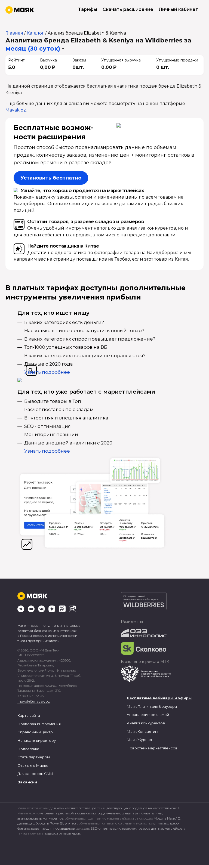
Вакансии (27, 782)
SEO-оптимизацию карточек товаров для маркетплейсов (137, 828)
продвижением (107, 813)
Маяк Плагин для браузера (152, 706)
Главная (14, 33)
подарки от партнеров (62, 833)
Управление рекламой (148, 714)
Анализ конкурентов (146, 723)
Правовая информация (39, 724)
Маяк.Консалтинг (143, 731)
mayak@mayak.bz (33, 701)
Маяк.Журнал (139, 739)
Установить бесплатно (50, 178)
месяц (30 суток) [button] (32, 48)
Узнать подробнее (47, 372)
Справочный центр (35, 732)
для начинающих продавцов (73, 808)
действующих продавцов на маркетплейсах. (141, 808)
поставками (84, 813)
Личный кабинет (178, 9)
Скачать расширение (128, 9)
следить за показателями (142, 813)
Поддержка (28, 749)
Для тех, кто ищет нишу (53, 313)
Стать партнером (33, 757)
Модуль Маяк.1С (167, 818)
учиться (70, 823)
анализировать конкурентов (40, 818)
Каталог (35, 33)
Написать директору (36, 740)
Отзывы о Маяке (32, 765)
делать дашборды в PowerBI (40, 823)
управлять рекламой (57, 813)
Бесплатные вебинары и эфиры (159, 698)
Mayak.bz (15, 110)
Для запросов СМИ (35, 773)
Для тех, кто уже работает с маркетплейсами (86, 391)
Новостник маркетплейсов (152, 748)
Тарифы (87, 9)
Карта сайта (28, 715)
